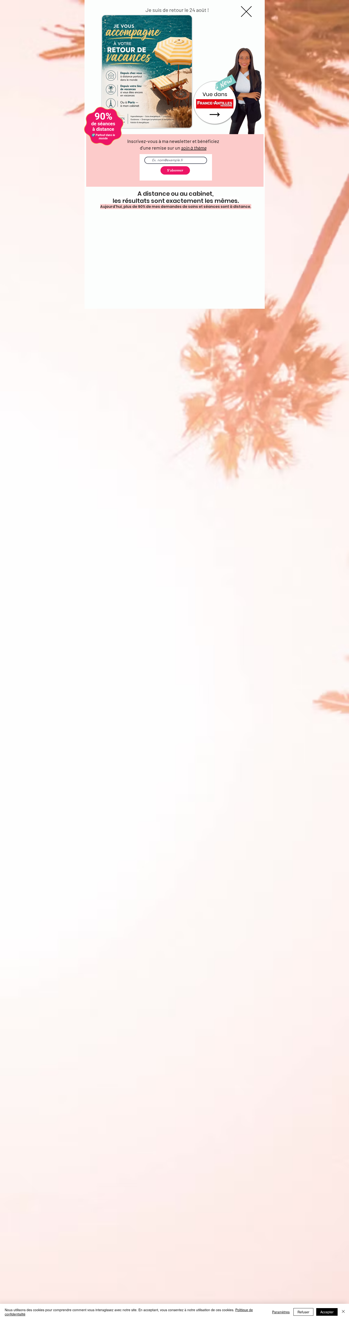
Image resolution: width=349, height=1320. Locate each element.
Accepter (327, 1312)
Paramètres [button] (281, 1312)
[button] (246, 11)
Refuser (303, 1312)
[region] (215, 103)
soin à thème (194, 148)
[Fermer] (343, 1312)
